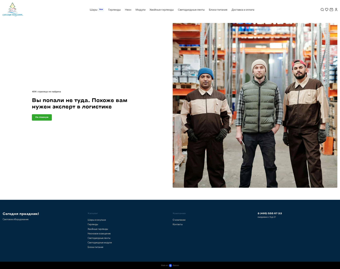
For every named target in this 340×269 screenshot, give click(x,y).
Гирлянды (93, 224)
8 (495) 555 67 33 (270, 213)
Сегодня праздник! (21, 214)
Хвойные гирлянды (98, 229)
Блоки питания (95, 247)
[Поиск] (322, 9)
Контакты (178, 224)
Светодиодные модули (100, 242)
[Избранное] (326, 9)
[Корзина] (332, 9)
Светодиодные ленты (99, 238)
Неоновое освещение (99, 233)
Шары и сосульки (97, 219)
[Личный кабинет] (336, 9)
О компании (179, 219)
